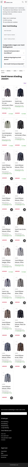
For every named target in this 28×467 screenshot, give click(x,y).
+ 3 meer (10, 113)
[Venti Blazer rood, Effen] (7, 189)
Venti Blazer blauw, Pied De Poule (20, 324)
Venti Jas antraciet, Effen (20, 134)
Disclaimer (3, 457)
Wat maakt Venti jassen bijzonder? (14, 64)
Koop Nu (11, 178)
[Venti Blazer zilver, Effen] (20, 282)
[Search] (22, 2)
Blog (2, 453)
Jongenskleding (5, 427)
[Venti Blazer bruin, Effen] (7, 313)
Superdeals (4, 451)
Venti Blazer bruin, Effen (6, 323)
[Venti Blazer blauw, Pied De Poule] (20, 313)
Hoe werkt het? (5, 436)
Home (2, 70)
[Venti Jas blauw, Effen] (20, 92)
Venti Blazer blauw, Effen (19, 166)
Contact (3, 440)
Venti (15, 70)
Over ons (3, 434)
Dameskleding (4, 421)
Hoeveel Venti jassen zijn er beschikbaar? (12, 52)
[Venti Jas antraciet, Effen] (20, 124)
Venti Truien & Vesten (9, 34)
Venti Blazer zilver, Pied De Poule (7, 167)
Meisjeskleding (4, 425)
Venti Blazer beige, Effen (6, 261)
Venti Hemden (7, 30)
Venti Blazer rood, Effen (6, 199)
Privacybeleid (4, 455)
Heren (20, 70)
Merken (8, 70)
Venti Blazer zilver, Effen (19, 292)
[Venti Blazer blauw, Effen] (20, 156)
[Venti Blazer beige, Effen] (7, 251)
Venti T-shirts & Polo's (9, 39)
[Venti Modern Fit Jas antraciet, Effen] (7, 92)
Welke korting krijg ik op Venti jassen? (12, 58)
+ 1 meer (11, 145)
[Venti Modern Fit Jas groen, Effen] (7, 124)
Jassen (3, 99)
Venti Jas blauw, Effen (19, 102)
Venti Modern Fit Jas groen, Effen (7, 135)
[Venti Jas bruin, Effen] (20, 220)
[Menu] (1, 2)
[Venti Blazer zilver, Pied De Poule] (7, 156)
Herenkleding (4, 423)
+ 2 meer (23, 113)
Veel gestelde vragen (6, 438)
